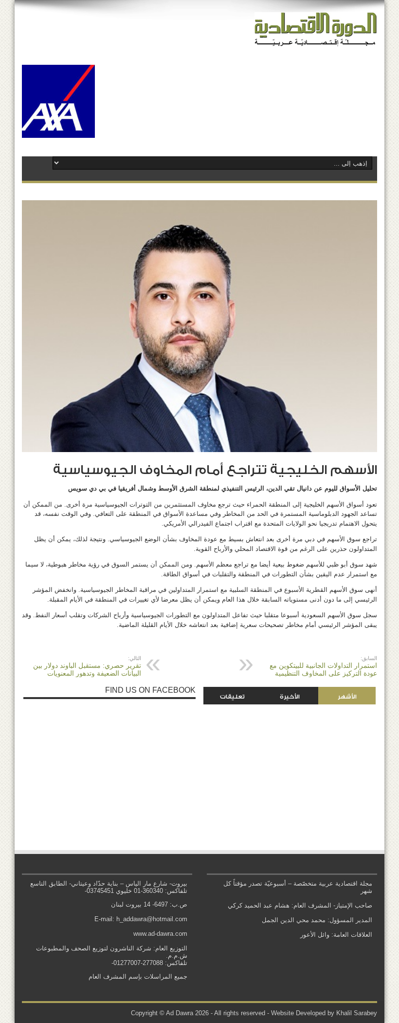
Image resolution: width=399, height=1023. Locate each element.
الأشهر (347, 696)
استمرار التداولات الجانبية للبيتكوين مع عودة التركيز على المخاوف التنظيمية (323, 666)
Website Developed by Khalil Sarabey (324, 1013)
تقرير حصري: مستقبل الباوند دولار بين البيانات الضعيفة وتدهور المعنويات (87, 666)
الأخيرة (290, 696)
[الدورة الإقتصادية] (315, 39)
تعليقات (232, 696)
